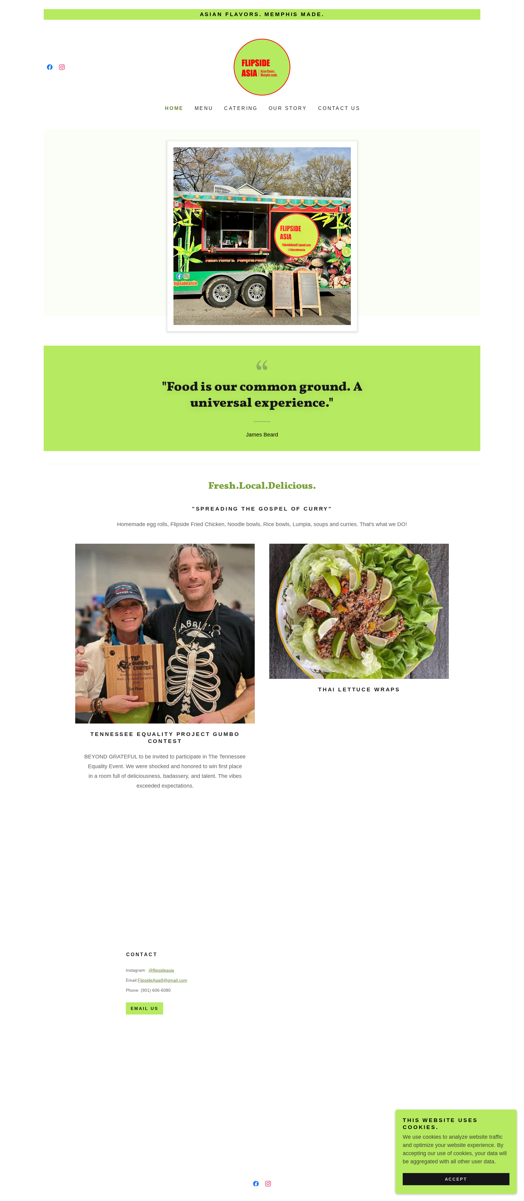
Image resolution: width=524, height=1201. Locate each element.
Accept (456, 1179)
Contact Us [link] (339, 108)
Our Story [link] (288, 108)
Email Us (144, 1008)
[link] (50, 67)
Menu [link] (204, 108)
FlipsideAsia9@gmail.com (162, 980)
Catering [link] (240, 108)
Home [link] (174, 108)
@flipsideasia (161, 970)
